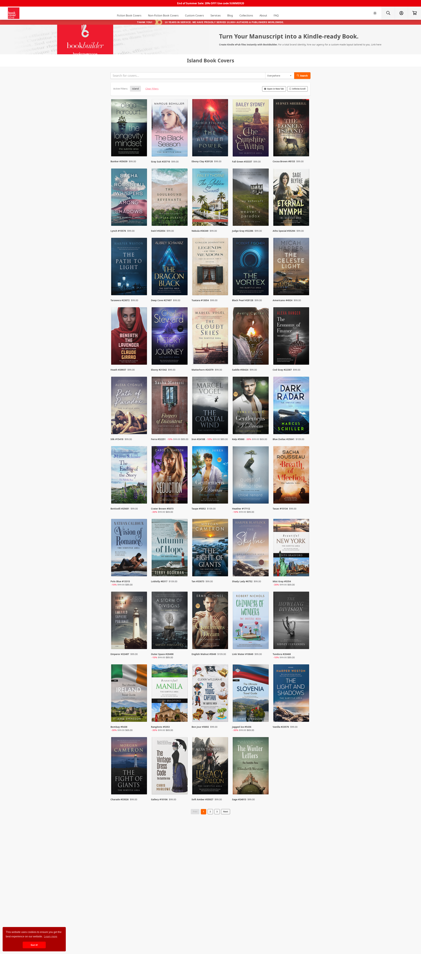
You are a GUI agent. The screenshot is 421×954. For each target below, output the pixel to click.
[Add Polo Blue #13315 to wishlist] (142, 570)
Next (225, 811)
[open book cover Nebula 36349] (210, 198)
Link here (376, 44)
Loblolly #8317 (159, 581)
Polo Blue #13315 (120, 581)
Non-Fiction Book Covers (163, 15)
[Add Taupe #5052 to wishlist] (223, 497)
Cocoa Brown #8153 (284, 161)
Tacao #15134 (280, 508)
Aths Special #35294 (284, 230)
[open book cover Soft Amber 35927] (210, 766)
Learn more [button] (50, 936)
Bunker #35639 (119, 161)
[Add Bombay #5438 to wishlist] (142, 716)
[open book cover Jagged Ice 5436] (251, 693)
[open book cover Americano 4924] (291, 267)
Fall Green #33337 (242, 161)
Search (304, 75)
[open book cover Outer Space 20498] (170, 621)
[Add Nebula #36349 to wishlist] (223, 216)
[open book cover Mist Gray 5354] (291, 548)
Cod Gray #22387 (282, 369)
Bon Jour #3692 (200, 726)
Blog (230, 15)
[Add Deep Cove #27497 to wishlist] (183, 286)
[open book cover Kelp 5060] (251, 406)
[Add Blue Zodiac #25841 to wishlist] (304, 425)
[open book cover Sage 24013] (251, 766)
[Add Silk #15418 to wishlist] (142, 425)
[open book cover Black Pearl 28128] (251, 267)
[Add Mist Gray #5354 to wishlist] (304, 570)
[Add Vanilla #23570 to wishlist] (304, 716)
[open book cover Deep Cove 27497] (170, 267)
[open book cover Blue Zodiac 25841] (291, 406)
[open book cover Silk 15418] (129, 406)
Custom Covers (194, 15)
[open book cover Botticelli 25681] (129, 475)
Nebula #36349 (200, 230)
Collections (246, 15)
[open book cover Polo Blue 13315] (129, 548)
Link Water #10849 (242, 654)
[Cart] (414, 13)
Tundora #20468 (282, 654)
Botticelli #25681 (120, 508)
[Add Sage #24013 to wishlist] (264, 785)
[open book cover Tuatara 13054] (210, 267)
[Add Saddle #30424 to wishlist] (264, 355)
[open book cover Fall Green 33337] (251, 128)
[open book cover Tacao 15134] (291, 475)
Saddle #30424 (240, 369)
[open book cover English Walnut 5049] (210, 621)
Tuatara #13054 (200, 300)
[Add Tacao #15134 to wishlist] (304, 497)
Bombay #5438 (119, 726)
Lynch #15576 (118, 230)
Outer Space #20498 (162, 654)
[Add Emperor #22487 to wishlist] (142, 643)
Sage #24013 (239, 799)
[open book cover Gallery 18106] (170, 766)
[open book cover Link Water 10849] (251, 621)
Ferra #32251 (158, 439)
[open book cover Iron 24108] (210, 406)
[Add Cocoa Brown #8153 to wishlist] (304, 147)
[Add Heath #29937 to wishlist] (142, 355)
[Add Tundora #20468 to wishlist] (304, 643)
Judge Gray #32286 (242, 230)
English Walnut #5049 (204, 654)
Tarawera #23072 (120, 300)
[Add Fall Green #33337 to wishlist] (264, 147)
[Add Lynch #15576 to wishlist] (142, 216)
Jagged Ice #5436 (241, 726)
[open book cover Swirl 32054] (170, 198)
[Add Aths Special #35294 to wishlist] (304, 216)
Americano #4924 (282, 300)
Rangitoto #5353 (160, 726)
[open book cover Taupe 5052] (210, 475)
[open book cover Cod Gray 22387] (291, 336)
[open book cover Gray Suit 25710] (170, 128)
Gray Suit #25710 (160, 161)
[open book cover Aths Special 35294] (291, 198)
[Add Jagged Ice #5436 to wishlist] (264, 716)
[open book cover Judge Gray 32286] (251, 198)
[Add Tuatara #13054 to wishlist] (223, 286)
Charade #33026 (120, 799)
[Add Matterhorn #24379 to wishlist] (223, 355)
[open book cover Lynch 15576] (129, 198)
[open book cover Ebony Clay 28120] (210, 128)
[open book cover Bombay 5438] (129, 693)
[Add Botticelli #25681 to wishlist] (142, 497)
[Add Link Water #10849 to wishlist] (264, 643)
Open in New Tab (275, 88)
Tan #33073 (198, 581)
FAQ (276, 15)
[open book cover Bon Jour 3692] (210, 693)
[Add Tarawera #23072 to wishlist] (142, 286)
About (263, 15)
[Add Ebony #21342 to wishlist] (183, 355)
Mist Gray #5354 (282, 581)
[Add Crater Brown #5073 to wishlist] (183, 497)
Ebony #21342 (159, 369)
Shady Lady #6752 (242, 581)
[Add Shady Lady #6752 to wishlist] (264, 570)
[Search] (388, 13)
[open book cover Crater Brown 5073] (170, 475)
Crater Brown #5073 (162, 508)
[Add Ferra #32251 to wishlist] (183, 425)
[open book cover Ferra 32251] (170, 406)
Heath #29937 (118, 369)
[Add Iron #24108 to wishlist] (223, 425)
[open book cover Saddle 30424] (251, 336)
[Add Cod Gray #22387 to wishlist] (304, 355)
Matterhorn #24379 (202, 369)
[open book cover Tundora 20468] (291, 621)
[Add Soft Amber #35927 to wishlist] (223, 785)
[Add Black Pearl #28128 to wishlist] (264, 286)
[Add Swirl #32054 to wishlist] (183, 216)
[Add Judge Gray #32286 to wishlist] (264, 216)
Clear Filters (152, 88)
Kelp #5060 (238, 439)
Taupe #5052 (199, 508)
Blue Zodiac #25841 (283, 439)
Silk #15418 (117, 439)
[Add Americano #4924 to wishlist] (304, 286)
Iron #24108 (198, 439)
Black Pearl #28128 (242, 300)
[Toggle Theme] (375, 13)
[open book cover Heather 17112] (251, 475)
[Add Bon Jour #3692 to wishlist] (223, 716)
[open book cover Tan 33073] (210, 548)
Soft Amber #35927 (202, 799)
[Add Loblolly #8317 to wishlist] (183, 570)
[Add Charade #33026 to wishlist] (142, 785)
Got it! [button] (34, 945)
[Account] (401, 13)
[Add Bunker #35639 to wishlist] (142, 147)
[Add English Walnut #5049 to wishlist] (223, 643)
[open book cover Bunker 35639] (129, 128)
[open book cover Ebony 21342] (170, 336)
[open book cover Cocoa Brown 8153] (291, 128)
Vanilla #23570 (281, 726)
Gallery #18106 (159, 799)
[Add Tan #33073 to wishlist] (223, 570)
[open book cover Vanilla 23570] (291, 693)
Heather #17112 (241, 508)
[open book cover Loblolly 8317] (170, 548)
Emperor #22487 (120, 654)
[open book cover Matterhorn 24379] (210, 336)
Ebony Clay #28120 (202, 161)
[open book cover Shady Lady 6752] (251, 548)
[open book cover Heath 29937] (129, 336)
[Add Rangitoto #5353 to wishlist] (183, 716)
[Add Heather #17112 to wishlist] (264, 497)
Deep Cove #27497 (161, 300)
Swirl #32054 (158, 230)
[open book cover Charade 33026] (129, 766)
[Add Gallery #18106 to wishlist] (183, 785)
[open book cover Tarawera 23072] (129, 267)
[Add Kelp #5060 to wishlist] (264, 425)
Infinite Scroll (299, 88)
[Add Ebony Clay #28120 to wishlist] (223, 147)
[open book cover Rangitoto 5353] (170, 693)
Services (215, 15)
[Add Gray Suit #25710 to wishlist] (183, 147)
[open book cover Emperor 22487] (129, 621)
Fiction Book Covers (129, 15)
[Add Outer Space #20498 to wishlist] (183, 643)
